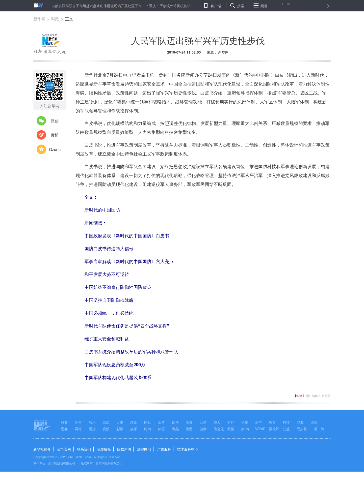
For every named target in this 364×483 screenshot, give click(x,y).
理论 (133, 422)
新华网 (39, 19)
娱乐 (133, 428)
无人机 (302, 428)
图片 (92, 428)
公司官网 (64, 449)
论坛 (314, 422)
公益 (286, 428)
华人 (216, 422)
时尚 (147, 428)
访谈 (175, 422)
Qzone (55, 149)
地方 (78, 422)
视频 (106, 428)
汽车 (244, 422)
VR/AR (260, 428)
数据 (230, 428)
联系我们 (84, 449)
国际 (147, 422)
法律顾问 (144, 449)
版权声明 (124, 449)
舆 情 (245, 428)
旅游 (189, 428)
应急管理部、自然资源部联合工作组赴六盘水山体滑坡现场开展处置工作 (79, 5)
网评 (78, 428)
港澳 (189, 422)
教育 (272, 422)
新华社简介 (42, 449)
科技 (286, 422)
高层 (106, 422)
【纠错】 (299, 395)
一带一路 (317, 428)
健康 (203, 428)
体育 (161, 428)
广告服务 (164, 449)
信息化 (218, 428)
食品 (175, 428)
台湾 (203, 422)
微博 (55, 135)
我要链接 (104, 449)
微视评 (274, 428)
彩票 (119, 428)
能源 (300, 422)
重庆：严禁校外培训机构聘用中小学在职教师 (176, 5)
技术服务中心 (187, 449)
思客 (64, 428)
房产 (258, 422)
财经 (230, 422)
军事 (161, 422)
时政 (55, 19)
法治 (92, 422)
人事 (119, 422)
